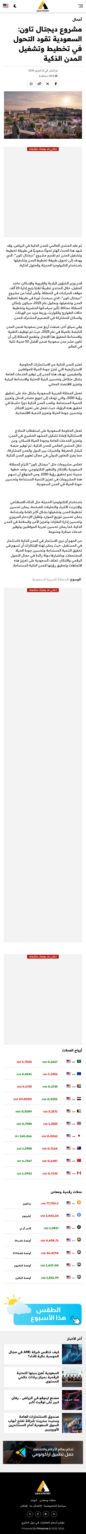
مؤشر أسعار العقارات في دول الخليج (43, 1522)
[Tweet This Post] (47, 83)
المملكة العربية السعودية (50, 579)
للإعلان (24, 1505)
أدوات (33, 1500)
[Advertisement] (43, 194)
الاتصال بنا (36, 1505)
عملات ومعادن (47, 1500)
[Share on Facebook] (55, 83)
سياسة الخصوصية (55, 1505)
